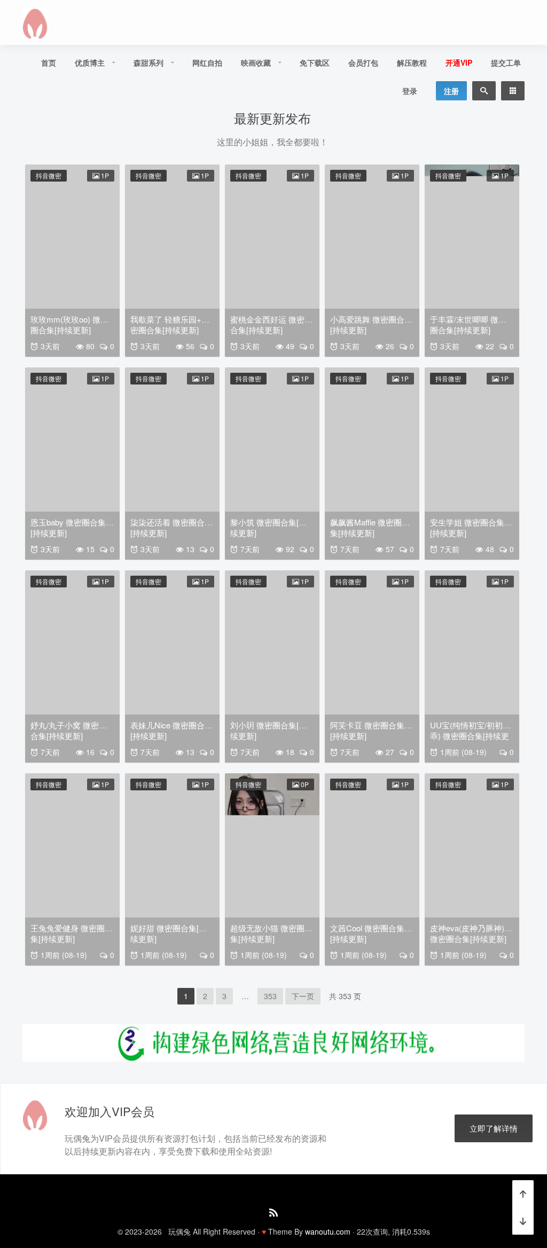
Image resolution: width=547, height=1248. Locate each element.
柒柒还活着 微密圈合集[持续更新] (171, 527)
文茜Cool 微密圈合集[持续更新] (367, 933)
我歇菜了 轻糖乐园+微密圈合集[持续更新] (169, 324)
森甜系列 (148, 62)
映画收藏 (256, 62)
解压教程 (412, 62)
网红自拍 (207, 62)
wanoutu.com (327, 1231)
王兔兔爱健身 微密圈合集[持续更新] (71, 933)
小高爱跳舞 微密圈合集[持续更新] (371, 324)
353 (270, 996)
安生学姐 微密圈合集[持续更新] (467, 527)
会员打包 (363, 62)
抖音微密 (48, 175)
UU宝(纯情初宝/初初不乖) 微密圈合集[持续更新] (470, 735)
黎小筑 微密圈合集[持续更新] (268, 527)
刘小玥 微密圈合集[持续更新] (268, 730)
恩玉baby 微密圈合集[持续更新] (68, 527)
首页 (48, 62)
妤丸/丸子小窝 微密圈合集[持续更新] (68, 730)
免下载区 (315, 62)
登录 (409, 90)
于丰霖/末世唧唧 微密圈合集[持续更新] (468, 324)
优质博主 (90, 62)
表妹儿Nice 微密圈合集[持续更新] (171, 730)
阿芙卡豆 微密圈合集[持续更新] (367, 730)
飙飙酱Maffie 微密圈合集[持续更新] (370, 527)
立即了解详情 (494, 1128)
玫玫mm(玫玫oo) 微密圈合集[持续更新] (69, 324)
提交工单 (506, 62)
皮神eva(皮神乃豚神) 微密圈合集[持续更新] (468, 933)
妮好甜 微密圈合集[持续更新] (168, 933)
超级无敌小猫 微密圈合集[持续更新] (271, 933)
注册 (451, 90)
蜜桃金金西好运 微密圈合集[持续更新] (271, 324)
